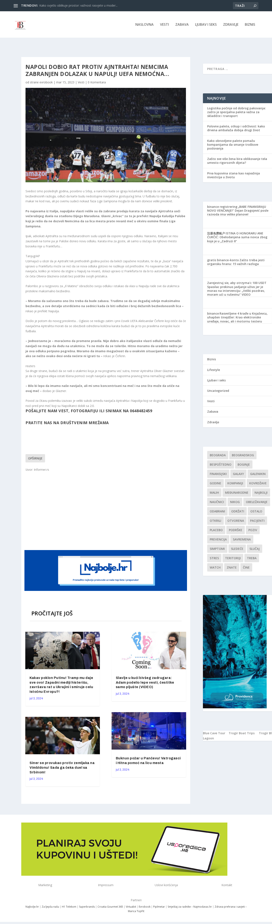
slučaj (254, 549)
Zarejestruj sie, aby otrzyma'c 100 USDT (236, 283)
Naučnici (217, 502)
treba (251, 558)
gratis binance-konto (223, 260)
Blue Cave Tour (214, 733)
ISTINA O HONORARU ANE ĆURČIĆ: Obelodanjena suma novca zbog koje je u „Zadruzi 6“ (237, 237)
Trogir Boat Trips (242, 733)
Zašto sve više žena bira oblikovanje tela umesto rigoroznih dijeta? (237, 161)
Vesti (164, 25)
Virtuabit (131, 906)
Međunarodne (236, 493)
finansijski (218, 474)
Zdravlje (230, 25)
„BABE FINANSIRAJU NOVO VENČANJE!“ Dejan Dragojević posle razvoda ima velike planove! (237, 210)
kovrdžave (258, 483)
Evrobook (144, 906)
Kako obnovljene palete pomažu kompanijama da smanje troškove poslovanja (232, 144)
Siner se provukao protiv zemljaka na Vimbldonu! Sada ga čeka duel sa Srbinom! (62, 767)
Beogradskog (243, 455)
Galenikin (258, 474)
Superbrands (87, 906)
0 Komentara (97, 82)
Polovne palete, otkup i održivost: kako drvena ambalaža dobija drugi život (236, 128)
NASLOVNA (144, 25)
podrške (235, 530)
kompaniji (235, 483)
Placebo (216, 530)
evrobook (46, 82)
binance (213, 313)
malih (214, 493)
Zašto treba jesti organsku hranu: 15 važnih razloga (236, 262)
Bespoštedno (220, 464)
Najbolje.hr (32, 906)
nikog (235, 502)
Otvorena (235, 521)
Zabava (182, 25)
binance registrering (222, 207)
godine (215, 483)
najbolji (261, 493)
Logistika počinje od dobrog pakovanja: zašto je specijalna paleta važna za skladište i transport (236, 112)
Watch (215, 567)
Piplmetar (159, 906)
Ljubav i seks (206, 25)
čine (246, 567)
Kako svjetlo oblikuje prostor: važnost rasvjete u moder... (78, 5)
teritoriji (233, 558)
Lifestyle (213, 370)
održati (237, 511)
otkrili (215, 521)
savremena (242, 539)
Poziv (252, 530)
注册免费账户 (216, 233)
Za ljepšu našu (50, 906)
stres (214, 558)
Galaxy (238, 474)
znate (232, 567)
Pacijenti (257, 521)
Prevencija (218, 539)
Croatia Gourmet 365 (110, 906)
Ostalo (256, 511)
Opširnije (35, 458)
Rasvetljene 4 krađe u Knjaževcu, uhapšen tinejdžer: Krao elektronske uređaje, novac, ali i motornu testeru (237, 317)
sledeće (237, 549)
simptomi (217, 549)
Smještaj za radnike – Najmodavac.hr (190, 906)
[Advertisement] (106, 510)
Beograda (218, 455)
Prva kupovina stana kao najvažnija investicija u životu (233, 175)
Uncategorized (218, 391)
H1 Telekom (69, 906)
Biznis (250, 25)
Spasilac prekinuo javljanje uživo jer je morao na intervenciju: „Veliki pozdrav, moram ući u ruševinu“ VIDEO (236, 291)
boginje (244, 464)
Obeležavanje (257, 502)
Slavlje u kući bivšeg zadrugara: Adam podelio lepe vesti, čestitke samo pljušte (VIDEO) (145, 682)
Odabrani (217, 511)
